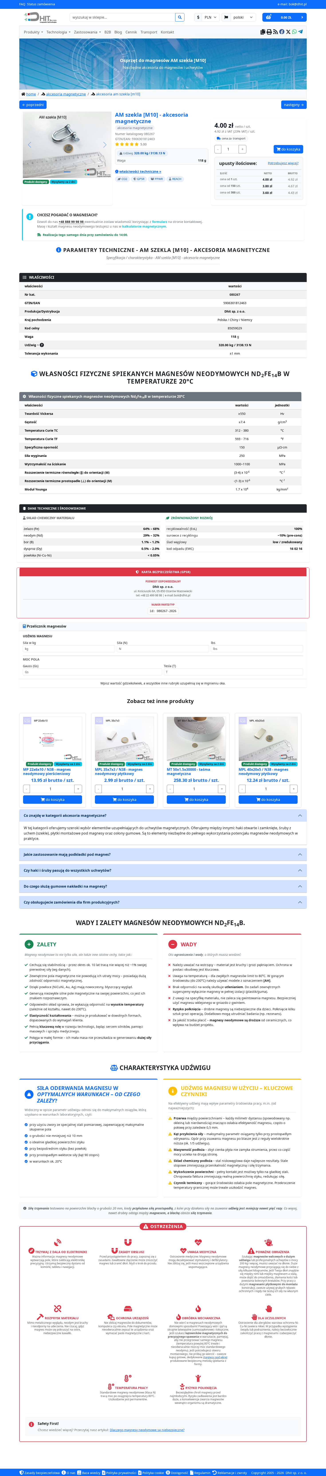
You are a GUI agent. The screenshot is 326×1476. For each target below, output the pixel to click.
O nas (70, 1473)
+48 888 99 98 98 (71, 222)
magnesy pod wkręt (215, 1357)
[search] (180, 17)
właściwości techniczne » (140, 171)
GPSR (140, 179)
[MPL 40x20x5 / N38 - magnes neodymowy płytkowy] (268, 739)
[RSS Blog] (275, 32)
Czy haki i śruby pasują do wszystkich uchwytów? (67, 870)
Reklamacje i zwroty (232, 1473)
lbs (213, 643)
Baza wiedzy (90, 1473)
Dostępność (179, 1473)
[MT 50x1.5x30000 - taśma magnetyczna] (196, 739)
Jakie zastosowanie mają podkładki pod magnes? (67, 854)
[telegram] (300, 32)
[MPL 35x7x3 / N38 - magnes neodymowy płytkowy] (124, 739)
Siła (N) (122, 643)
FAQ (22, 4)
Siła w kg (29, 643)
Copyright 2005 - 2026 (267, 1473)
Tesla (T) (170, 666)
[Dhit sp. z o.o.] (39, 17)
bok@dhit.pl (298, 4)
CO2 (124, 179)
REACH (176, 179)
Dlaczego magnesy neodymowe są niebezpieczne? (147, 1430)
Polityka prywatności (120, 1473)
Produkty (32, 32)
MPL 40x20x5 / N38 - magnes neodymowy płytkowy (263, 771)
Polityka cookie (152, 1473)
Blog (118, 32)
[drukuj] (269, 32)
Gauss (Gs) (30, 666)
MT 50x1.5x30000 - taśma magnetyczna (188, 771)
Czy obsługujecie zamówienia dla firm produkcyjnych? (72, 902)
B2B (107, 32)
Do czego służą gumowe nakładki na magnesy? (65, 886)
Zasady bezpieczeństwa (42, 1473)
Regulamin (201, 1473)
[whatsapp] (294, 32)
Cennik (131, 32)
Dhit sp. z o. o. (296, 1473)
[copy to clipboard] (262, 32)
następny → (295, 104)
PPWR (159, 179)
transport (233, 138)
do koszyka (290, 149)
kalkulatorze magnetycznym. (144, 226)
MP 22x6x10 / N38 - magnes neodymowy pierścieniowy (47, 771)
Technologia (57, 32)
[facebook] (282, 32)
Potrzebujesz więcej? (283, 163)
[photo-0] (67, 171)
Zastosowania (86, 32)
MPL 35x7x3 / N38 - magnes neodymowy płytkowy (119, 771)
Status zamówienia (41, 4)
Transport (149, 32)
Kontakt (167, 32)
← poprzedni (34, 104)
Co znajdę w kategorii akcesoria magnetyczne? (65, 815)
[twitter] (288, 32)
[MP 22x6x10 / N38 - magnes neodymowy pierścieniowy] (52, 739)
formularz (160, 222)
